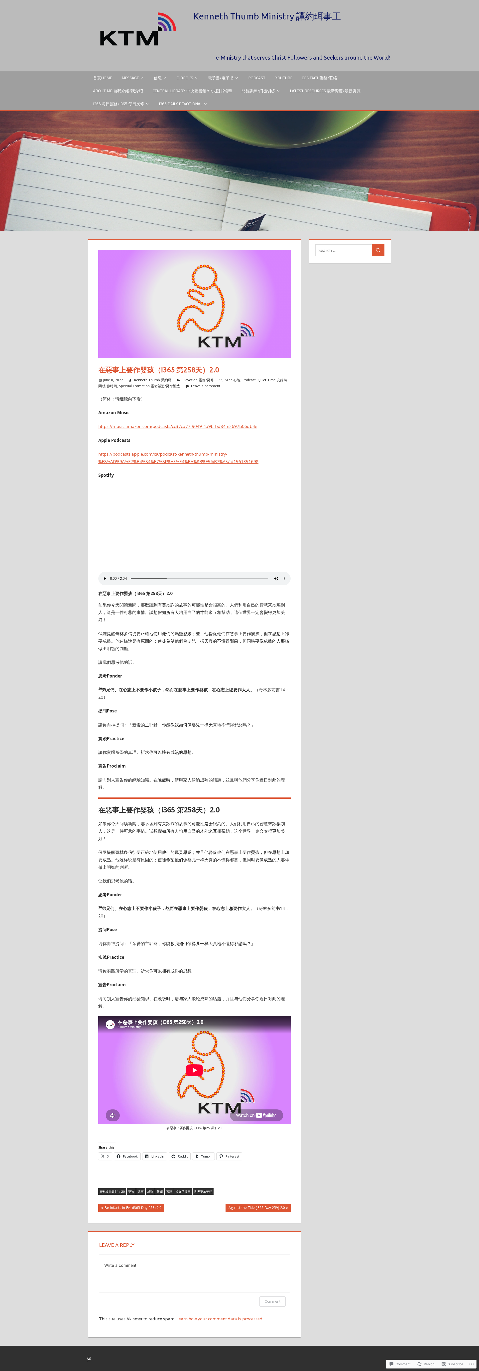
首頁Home (102, 78)
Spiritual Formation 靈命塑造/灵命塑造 (149, 386)
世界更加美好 (203, 1191)
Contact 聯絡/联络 (319, 78)
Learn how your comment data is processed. (219, 1319)
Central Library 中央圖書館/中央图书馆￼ (192, 91)
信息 (158, 78)
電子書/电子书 (221, 78)
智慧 (169, 1191)
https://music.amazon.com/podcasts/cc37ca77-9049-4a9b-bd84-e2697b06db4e (177, 426)
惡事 (141, 1191)
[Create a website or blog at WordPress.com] (89, 1358)
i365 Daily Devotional (180, 104)
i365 (219, 380)
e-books (184, 78)
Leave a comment (205, 386)
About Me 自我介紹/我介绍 (118, 91)
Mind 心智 (232, 380)
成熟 (150, 1191)
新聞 (160, 1191)
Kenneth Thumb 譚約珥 (152, 380)
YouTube (283, 78)
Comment (272, 1301)
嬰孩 (131, 1191)
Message (130, 78)
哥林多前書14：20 (112, 1191)
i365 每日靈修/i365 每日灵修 (118, 104)
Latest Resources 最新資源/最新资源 (325, 91)
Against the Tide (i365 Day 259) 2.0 (255, 1208)
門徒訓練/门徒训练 (258, 91)
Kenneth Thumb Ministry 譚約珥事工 (267, 16)
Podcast (256, 78)
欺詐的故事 (183, 1191)
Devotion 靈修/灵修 (198, 380)
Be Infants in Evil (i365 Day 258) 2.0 (129, 1208)
